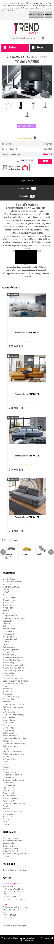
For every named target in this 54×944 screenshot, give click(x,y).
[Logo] (27, 28)
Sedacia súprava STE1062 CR (27, 394)
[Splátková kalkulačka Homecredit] (27, 161)
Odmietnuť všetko (36, 14)
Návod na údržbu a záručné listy (14, 870)
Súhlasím (48, 14)
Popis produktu (27, 180)
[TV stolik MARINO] (27, 82)
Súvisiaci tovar (26, 188)
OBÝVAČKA (16, 57)
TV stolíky (30, 57)
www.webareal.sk (27, 938)
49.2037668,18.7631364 (15, 910)
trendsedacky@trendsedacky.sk (14, 925)
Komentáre (26, 196)
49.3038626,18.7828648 (15, 892)
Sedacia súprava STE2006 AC (27, 332)
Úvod (9, 57)
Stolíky (23, 57)
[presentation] (4, 82)
